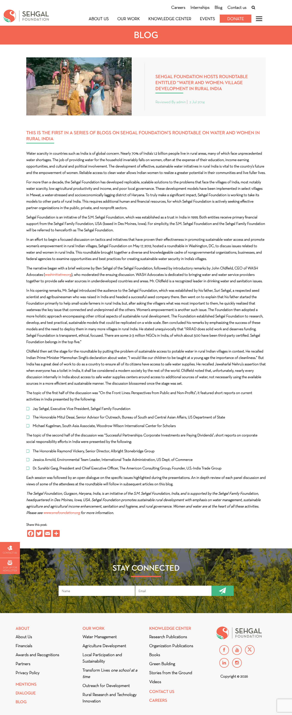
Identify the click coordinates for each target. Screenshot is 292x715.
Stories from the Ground (170, 672)
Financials (24, 645)
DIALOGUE (26, 693)
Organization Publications (171, 645)
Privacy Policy (28, 672)
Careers (178, 7)
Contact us (236, 7)
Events (207, 18)
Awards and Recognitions (37, 654)
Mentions (26, 684)
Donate (235, 18)
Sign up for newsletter (10, 569)
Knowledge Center (169, 18)
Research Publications (168, 636)
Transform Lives (110, 673)
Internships (199, 7)
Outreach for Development (106, 685)
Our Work (128, 18)
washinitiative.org (58, 274)
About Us (99, 18)
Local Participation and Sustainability (102, 658)
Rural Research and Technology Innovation (110, 697)
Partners (23, 663)
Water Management (100, 636)
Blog (218, 7)
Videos (155, 681)
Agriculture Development (104, 645)
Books (154, 654)
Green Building (162, 663)
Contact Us (161, 691)
